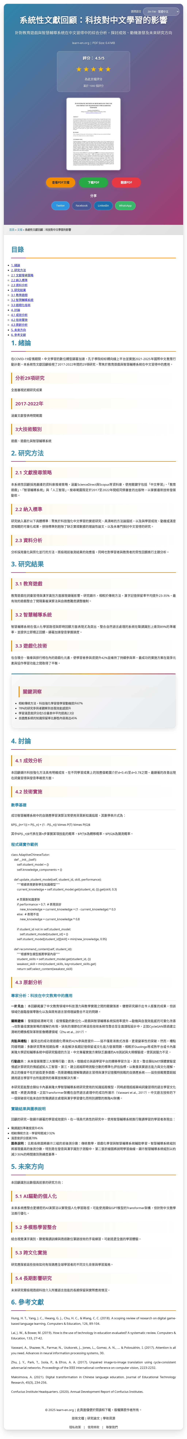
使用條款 (93, 1427)
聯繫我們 (112, 1427)
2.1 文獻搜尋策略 (22, 275)
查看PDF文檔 (60, 182)
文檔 (19, 229)
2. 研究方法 (18, 270)
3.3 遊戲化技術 (20, 305)
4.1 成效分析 (19, 315)
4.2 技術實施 (19, 320)
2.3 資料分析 (19, 285)
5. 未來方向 (18, 330)
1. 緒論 (15, 265)
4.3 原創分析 (19, 325)
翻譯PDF (126, 182)
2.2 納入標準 (19, 280)
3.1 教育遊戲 (19, 295)
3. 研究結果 (18, 290)
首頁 (11, 229)
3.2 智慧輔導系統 (22, 300)
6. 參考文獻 (18, 335)
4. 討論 (15, 310)
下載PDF (93, 182)
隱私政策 (75, 1427)
